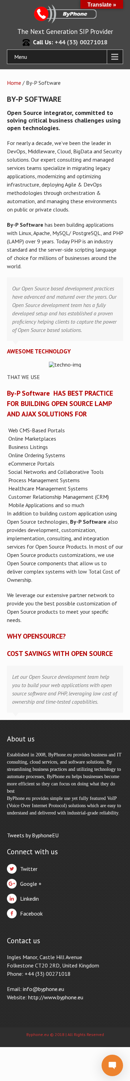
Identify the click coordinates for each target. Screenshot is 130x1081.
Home (14, 82)
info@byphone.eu (43, 988)
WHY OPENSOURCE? (36, 636)
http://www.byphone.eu (55, 997)
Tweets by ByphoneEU (33, 835)
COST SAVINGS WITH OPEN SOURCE (60, 653)
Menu (20, 56)
